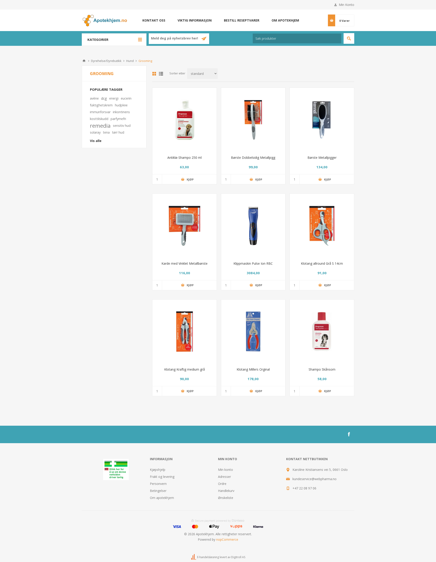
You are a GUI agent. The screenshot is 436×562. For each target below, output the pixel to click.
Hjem (84, 60)
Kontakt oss (153, 20)
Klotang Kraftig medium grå (184, 369)
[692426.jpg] (253, 332)
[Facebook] (348, 434)
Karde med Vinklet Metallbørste (184, 263)
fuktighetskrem (101, 105)
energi (114, 98)
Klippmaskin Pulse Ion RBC (253, 263)
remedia (100, 125)
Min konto (225, 469)
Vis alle (96, 141)
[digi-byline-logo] (194, 557)
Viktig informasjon (195, 20)
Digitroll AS (238, 557)
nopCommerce (227, 539)
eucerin (126, 98)
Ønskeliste (225, 498)
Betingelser (158, 491)
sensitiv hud (122, 125)
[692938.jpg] (322, 226)
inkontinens (121, 112)
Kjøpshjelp (157, 469)
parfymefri (118, 119)
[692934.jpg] (253, 226)
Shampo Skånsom (322, 369)
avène (94, 98)
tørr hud (118, 132)
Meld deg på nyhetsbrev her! (175, 38)
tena (106, 132)
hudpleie (121, 105)
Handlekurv (226, 491)
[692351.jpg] (253, 120)
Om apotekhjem (285, 20)
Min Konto (346, 4)
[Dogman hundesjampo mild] (322, 332)
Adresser (224, 476)
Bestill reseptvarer (241, 20)
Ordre (222, 483)
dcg (104, 98)
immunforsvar (100, 112)
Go (349, 38)
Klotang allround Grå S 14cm (322, 263)
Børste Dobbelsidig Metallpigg (253, 157)
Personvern (158, 483)
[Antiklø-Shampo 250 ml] (184, 120)
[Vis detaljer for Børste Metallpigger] (322, 120)
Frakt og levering (162, 476)
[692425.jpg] (184, 332)
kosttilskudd (99, 119)
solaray (95, 132)
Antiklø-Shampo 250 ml (184, 157)
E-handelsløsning (208, 557)
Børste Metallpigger (322, 157)
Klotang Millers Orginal (253, 369)
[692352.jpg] (184, 226)
